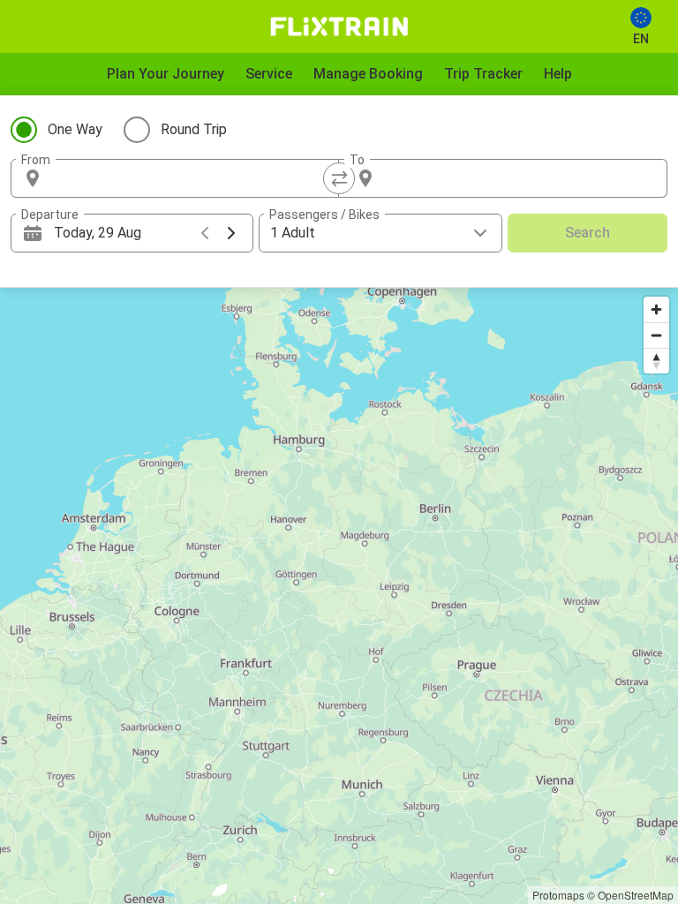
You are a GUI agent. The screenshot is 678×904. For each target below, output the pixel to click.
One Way (75, 129)
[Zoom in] (656, 309)
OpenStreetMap (636, 894)
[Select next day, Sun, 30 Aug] (231, 233)
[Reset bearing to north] (656, 360)
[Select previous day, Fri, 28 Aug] (204, 233)
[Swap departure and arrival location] (339, 178)
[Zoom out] (656, 335)
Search (587, 232)
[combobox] (191, 178)
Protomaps (558, 894)
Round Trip (194, 129)
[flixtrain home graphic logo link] (338, 26)
